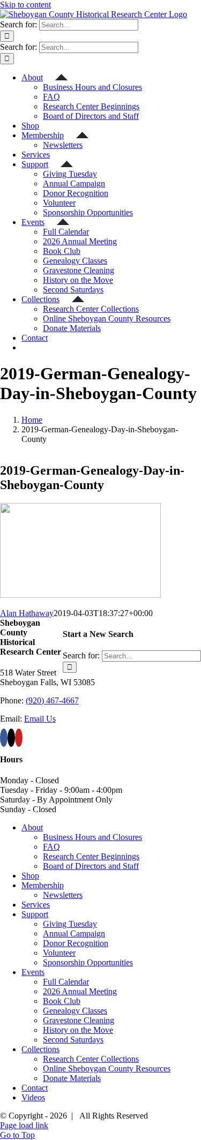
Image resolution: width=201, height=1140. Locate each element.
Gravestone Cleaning (78, 1020)
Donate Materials (72, 1078)
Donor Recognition (75, 943)
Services (35, 904)
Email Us (40, 718)
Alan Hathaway (27, 613)
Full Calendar (66, 981)
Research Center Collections (91, 1058)
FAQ (51, 846)
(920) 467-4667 (52, 700)
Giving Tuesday (70, 923)
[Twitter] (11, 738)
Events (32, 972)
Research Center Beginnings (91, 856)
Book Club (61, 1001)
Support (34, 914)
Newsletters (63, 894)
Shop (30, 875)
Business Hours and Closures (92, 837)
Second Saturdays (73, 1039)
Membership (42, 885)
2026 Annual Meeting (80, 991)
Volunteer (59, 952)
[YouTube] (19, 738)
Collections (40, 1049)
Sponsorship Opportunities (88, 962)
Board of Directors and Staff (91, 866)
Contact (34, 1087)
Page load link (24, 1125)
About (32, 827)
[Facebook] (4, 738)
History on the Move (78, 1029)
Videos (33, 1097)
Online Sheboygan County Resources (106, 1068)
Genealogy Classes (75, 1010)
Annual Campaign (74, 933)
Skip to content (25, 4)
